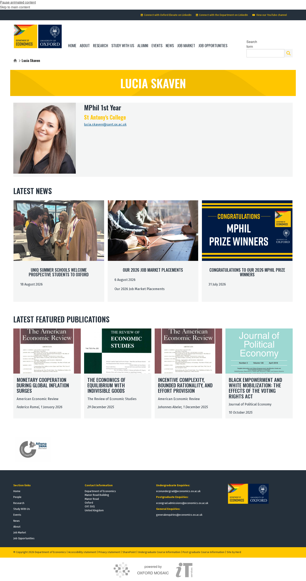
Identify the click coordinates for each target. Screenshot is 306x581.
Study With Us (21, 508)
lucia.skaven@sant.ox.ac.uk (105, 124)
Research (18, 503)
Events (17, 514)
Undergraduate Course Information (159, 552)
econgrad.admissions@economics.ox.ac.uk (182, 503)
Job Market (19, 532)
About (16, 526)
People (17, 497)
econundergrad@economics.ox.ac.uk (178, 491)
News (16, 520)
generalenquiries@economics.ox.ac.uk (179, 514)
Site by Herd (234, 552)
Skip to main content (15, 7)
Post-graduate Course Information (203, 552)
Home (16, 491)
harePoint (130, 552)
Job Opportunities (24, 538)
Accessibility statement (82, 552)
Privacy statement (109, 552)
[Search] (288, 53)
